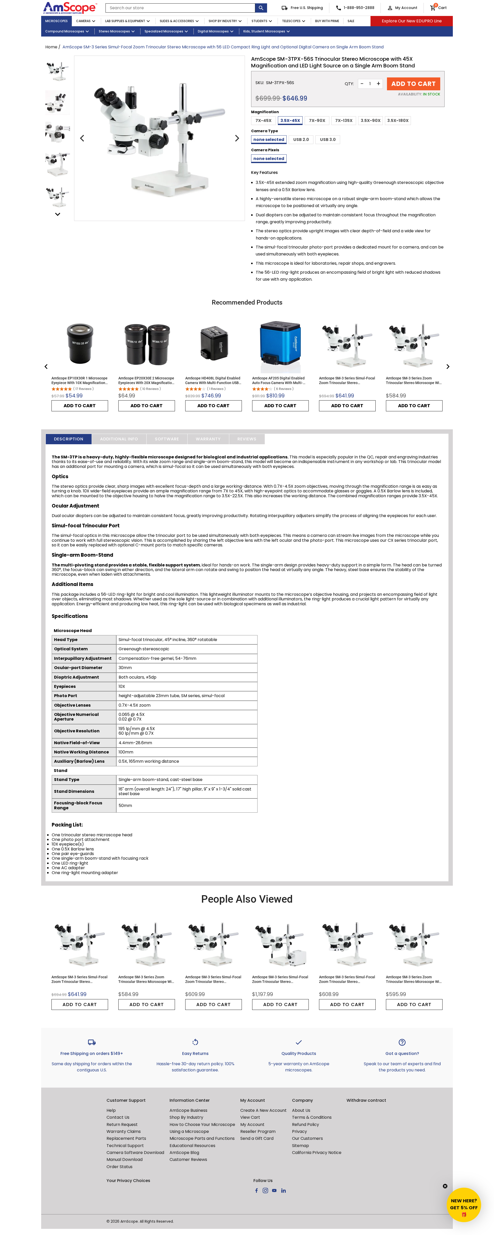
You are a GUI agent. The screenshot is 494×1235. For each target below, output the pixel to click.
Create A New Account (263, 1110)
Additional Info (119, 439)
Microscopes (56, 21)
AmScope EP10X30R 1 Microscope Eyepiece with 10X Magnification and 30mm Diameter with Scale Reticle (79, 380)
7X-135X (343, 120)
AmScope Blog (184, 1153)
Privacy (299, 1131)
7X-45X (263, 120)
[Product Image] (57, 71)
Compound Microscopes (64, 31)
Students (259, 21)
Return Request (122, 1124)
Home (51, 47)
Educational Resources (192, 1146)
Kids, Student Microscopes (264, 31)
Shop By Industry (223, 21)
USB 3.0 (328, 140)
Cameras (83, 21)
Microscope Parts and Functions (202, 1138)
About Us (301, 1110)
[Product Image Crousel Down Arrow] (57, 214)
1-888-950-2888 (359, 7)
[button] (464, 1205)
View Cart (250, 1117)
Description (68, 439)
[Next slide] (448, 366)
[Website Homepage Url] (70, 8)
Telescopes (291, 21)
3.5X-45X (290, 120)
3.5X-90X (371, 120)
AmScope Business (188, 1110)
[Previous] (82, 138)
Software (167, 439)
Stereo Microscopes (114, 31)
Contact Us (118, 1117)
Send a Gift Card (257, 1138)
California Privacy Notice (316, 1153)
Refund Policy (305, 1124)
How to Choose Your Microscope (202, 1124)
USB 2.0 (301, 140)
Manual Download (125, 1159)
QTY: (349, 84)
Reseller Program (258, 1131)
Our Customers (307, 1138)
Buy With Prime (327, 21)
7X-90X (317, 120)
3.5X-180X (398, 120)
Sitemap (300, 1146)
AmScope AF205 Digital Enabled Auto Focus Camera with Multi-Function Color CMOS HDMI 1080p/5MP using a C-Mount (278, 380)
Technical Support (125, 1146)
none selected (268, 140)
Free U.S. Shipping (306, 7)
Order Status (120, 1167)
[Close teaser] (445, 1186)
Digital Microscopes (213, 31)
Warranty (208, 439)
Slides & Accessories (177, 21)
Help (111, 1110)
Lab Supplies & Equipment (125, 21)
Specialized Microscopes (164, 31)
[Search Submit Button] (261, 8)
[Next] (236, 138)
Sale (351, 21)
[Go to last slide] (46, 366)
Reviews (247, 439)
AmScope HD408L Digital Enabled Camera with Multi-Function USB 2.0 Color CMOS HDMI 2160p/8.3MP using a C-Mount (212, 380)
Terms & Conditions (312, 1117)
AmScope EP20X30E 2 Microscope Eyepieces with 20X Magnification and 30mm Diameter (146, 380)
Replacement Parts (126, 1138)
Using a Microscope (189, 1131)
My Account (406, 7)
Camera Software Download (135, 1153)
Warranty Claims (124, 1131)
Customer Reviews (188, 1159)
